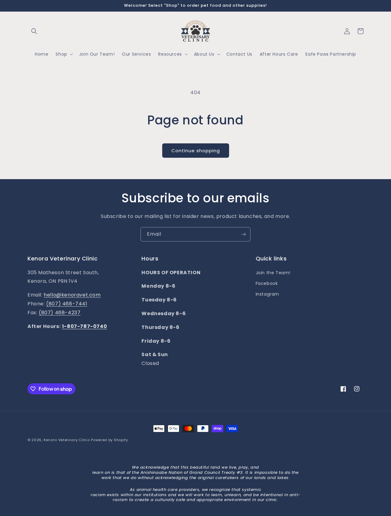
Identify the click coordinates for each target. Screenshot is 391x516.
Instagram (267, 294)
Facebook (267, 283)
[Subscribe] (243, 234)
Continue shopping (195, 150)
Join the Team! (273, 273)
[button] (34, 31)
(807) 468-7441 (66, 303)
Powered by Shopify (109, 439)
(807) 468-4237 (59, 312)
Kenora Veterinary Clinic (67, 439)
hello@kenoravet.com (72, 294)
